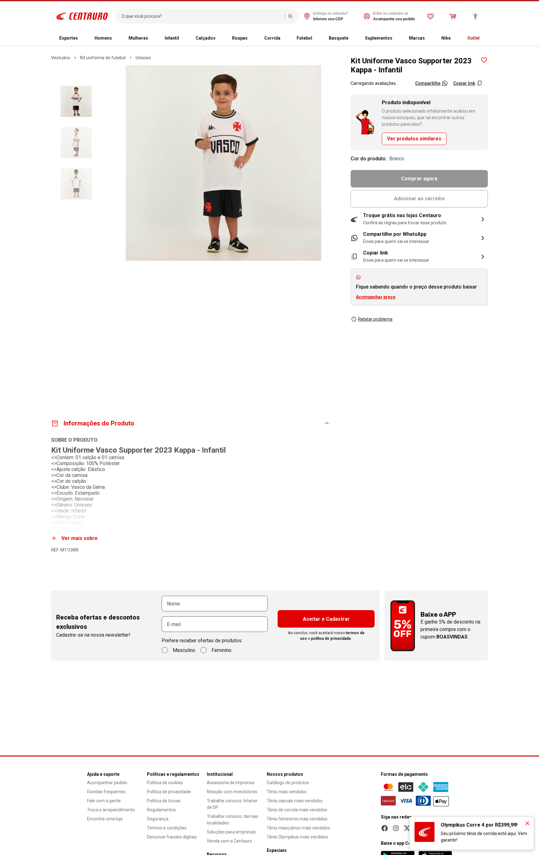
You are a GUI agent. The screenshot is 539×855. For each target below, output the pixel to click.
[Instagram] (396, 828)
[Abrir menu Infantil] (184, 38)
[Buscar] (290, 16)
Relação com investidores (232, 791)
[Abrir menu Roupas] (252, 38)
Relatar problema (375, 319)
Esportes (68, 38)
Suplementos (378, 38)
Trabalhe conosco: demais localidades (232, 819)
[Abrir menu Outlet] (484, 38)
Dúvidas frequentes (106, 791)
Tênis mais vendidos (287, 791)
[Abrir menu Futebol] (317, 38)
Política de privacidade (169, 791)
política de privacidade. (331, 638)
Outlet (473, 38)
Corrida (272, 38)
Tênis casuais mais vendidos (295, 800)
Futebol (304, 38)
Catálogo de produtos (288, 782)
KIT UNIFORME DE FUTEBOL (103, 57)
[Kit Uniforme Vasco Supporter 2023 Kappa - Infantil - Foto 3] (76, 183)
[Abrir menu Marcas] (430, 38)
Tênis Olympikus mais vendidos (297, 836)
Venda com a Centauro (229, 840)
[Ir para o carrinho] (452, 16)
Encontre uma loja (105, 818)
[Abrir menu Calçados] (220, 38)
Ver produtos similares (414, 139)
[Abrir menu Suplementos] (397, 38)
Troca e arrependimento (111, 809)
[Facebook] (384, 828)
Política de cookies (165, 782)
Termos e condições (167, 827)
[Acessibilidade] (475, 16)
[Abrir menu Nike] (455, 38)
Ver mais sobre (79, 538)
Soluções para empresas (231, 831)
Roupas (240, 38)
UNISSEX (143, 57)
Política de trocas (164, 800)
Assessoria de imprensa (230, 782)
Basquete (338, 38)
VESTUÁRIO (60, 57)
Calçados (206, 38)
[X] (407, 828)
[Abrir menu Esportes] (83, 38)
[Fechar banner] (527, 823)
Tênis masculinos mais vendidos (298, 827)
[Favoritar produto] (484, 60)
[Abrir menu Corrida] (285, 38)
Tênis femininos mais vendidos (297, 818)
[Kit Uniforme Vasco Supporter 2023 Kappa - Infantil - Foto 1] (76, 101)
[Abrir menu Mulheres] (153, 38)
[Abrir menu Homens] (117, 38)
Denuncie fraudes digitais (172, 836)
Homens (103, 38)
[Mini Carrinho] (452, 16)
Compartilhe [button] (427, 83)
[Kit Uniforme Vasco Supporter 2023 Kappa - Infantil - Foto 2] (76, 142)
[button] (419, 219)
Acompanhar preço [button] (376, 296)
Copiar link (464, 83)
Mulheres (138, 38)
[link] (419, 238)
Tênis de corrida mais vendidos (297, 809)
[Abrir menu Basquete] (353, 38)
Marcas (417, 38)
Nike (446, 38)
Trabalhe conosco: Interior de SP (232, 804)
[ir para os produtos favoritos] (430, 16)
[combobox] (202, 16)
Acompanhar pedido (107, 782)
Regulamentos (161, 809)
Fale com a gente (104, 800)
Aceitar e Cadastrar (326, 619)
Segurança (157, 818)
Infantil (172, 38)
